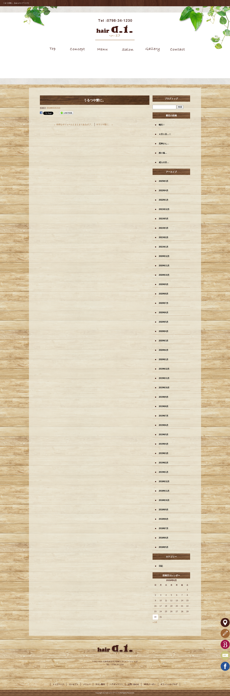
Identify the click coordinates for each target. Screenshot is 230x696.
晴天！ (162, 125)
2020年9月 (163, 284)
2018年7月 (163, 528)
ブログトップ (171, 98)
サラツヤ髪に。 (104, 124)
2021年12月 (164, 209)
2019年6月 (163, 425)
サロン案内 (127, 49)
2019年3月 (163, 453)
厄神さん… (164, 143)
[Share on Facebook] (41, 113)
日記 (161, 566)
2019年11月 (164, 378)
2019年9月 (163, 397)
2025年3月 (163, 181)
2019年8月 (163, 406)
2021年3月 (163, 228)
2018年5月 (163, 547)
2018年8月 (163, 519)
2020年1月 (163, 359)
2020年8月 (163, 294)
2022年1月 (163, 200)
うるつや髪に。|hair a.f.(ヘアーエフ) (16, 3)
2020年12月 (164, 256)
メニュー (102, 49)
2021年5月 (163, 218)
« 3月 (155, 622)
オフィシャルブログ (169, 684)
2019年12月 (164, 369)
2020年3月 (163, 340)
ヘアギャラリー (152, 49)
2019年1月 (163, 472)
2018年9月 (163, 509)
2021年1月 (163, 247)
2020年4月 (163, 331)
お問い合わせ (177, 49)
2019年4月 (163, 444)
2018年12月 (164, 481)
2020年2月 (163, 350)
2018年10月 (164, 500)
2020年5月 (163, 322)
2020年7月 (163, 303)
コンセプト (77, 49)
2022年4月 (163, 190)
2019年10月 (164, 387)
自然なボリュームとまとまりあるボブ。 (73, 124)
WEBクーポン (150, 684)
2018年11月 (164, 491)
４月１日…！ (165, 134)
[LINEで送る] (66, 113)
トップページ (52, 49)
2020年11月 (164, 265)
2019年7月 (163, 416)
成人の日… (164, 162)
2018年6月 (163, 538)
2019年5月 (163, 434)
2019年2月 (163, 462)
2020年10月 (164, 275)
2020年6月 (163, 312)
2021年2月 (163, 237)
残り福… (163, 153)
